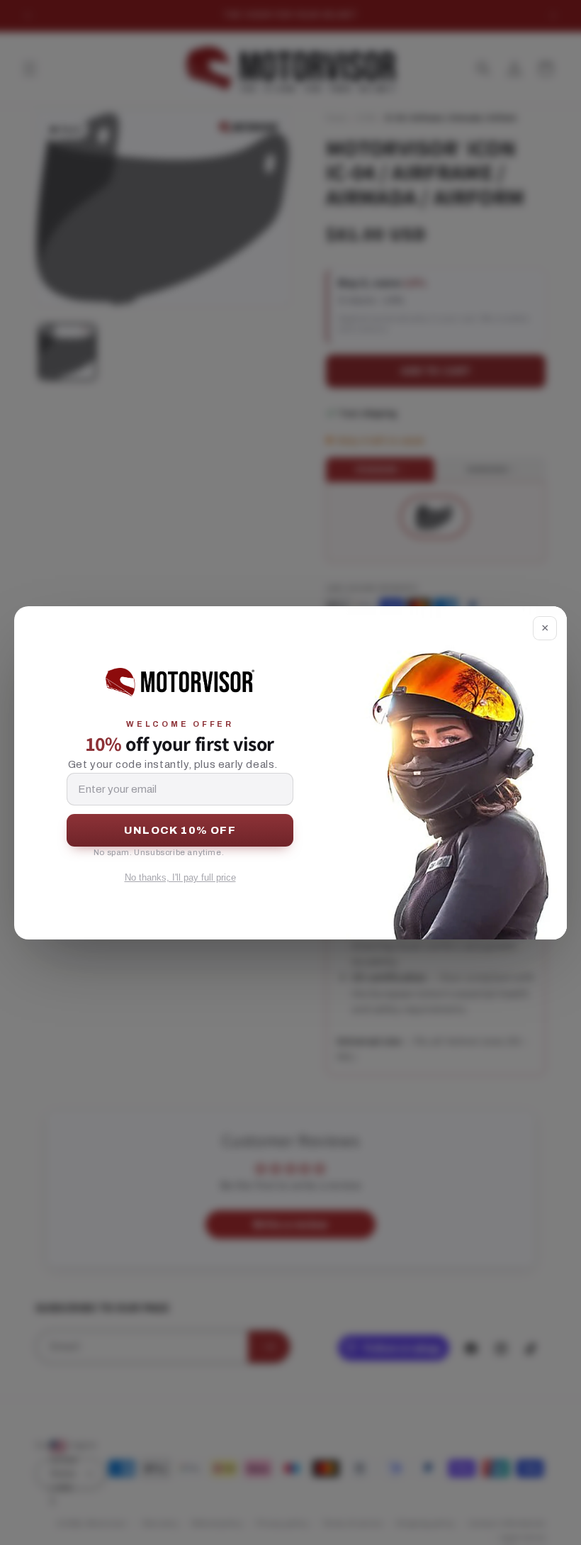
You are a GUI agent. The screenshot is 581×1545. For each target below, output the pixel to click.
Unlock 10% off (180, 830)
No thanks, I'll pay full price (180, 877)
